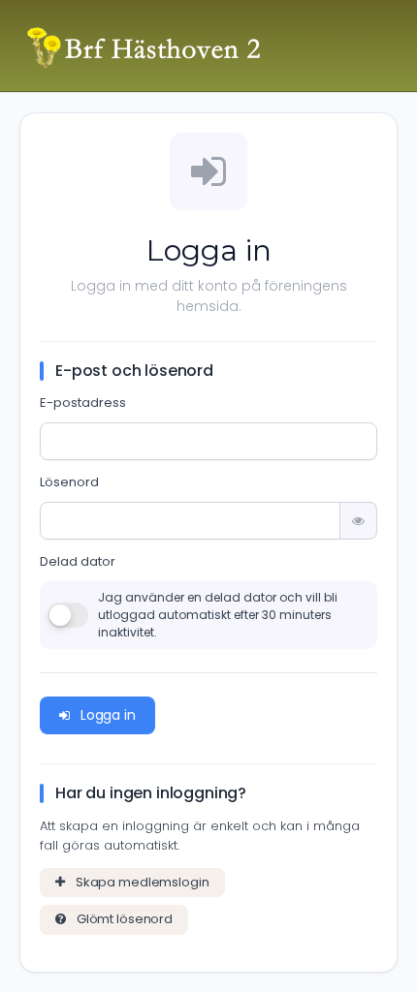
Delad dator (77, 562)
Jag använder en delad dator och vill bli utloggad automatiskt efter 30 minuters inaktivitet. (217, 614)
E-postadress (83, 403)
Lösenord (69, 482)
